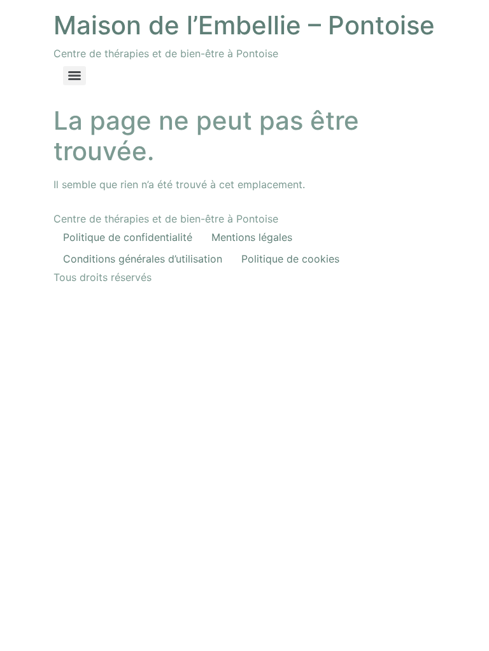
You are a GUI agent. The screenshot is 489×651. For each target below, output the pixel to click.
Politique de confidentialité (127, 237)
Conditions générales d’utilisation (142, 258)
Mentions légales (251, 237)
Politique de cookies (290, 258)
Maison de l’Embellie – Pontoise (244, 25)
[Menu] (74, 75)
